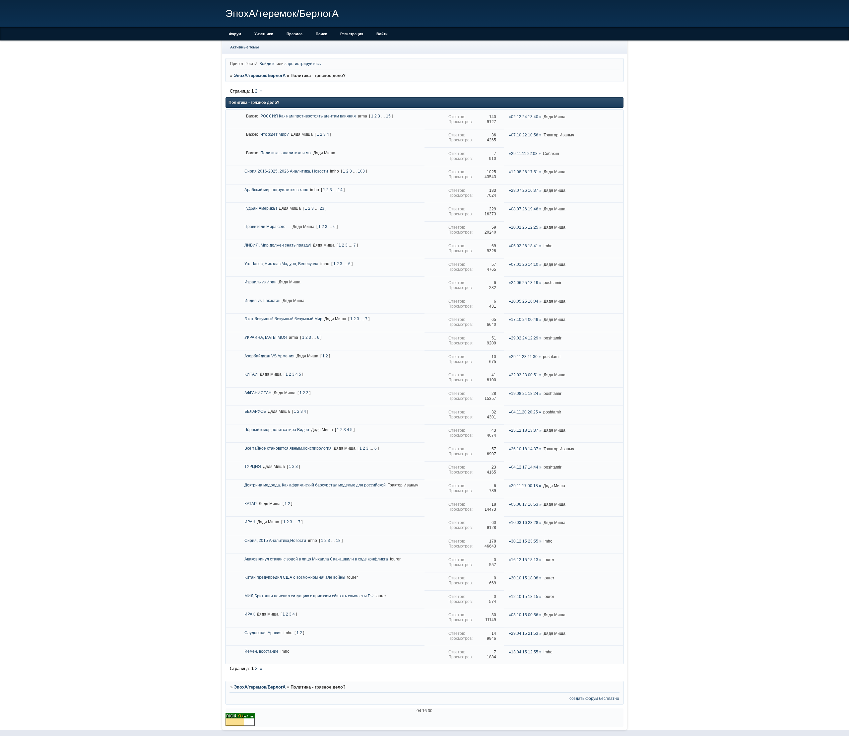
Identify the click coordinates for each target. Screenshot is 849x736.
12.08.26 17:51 (524, 172)
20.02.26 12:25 (524, 227)
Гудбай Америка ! (260, 208)
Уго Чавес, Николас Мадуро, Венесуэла (281, 263)
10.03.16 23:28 (524, 522)
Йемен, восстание (261, 651)
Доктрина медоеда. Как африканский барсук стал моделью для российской (315, 485)
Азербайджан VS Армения (269, 356)
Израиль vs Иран (260, 282)
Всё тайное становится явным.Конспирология (288, 448)
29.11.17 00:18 (524, 485)
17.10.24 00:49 (524, 319)
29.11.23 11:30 (524, 356)
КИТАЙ (251, 374)
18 (338, 540)
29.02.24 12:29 (524, 338)
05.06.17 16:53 (524, 504)
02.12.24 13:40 (524, 116)
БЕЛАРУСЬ (255, 411)
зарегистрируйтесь (303, 63)
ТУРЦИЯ (252, 466)
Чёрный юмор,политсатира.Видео (276, 429)
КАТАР (250, 503)
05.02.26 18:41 (524, 246)
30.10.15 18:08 (524, 578)
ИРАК (249, 614)
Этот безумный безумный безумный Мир (283, 319)
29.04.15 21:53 (524, 633)
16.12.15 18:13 (524, 559)
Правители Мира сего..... (267, 226)
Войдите (267, 63)
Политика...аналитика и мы (285, 153)
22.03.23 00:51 (524, 375)
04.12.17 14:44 (524, 467)
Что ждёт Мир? (274, 134)
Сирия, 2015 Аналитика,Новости (275, 540)
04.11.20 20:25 (524, 412)
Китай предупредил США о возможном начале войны (294, 577)
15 (388, 116)
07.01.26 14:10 (524, 264)
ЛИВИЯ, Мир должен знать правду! (277, 245)
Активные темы (244, 47)
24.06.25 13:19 (524, 282)
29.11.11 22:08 (524, 153)
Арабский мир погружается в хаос (276, 189)
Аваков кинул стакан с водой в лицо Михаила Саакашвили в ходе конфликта (316, 559)
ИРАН (249, 522)
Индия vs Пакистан (262, 300)
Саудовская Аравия (263, 632)
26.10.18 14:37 (524, 449)
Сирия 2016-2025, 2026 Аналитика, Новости (286, 171)
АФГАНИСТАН (258, 393)
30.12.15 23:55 (524, 541)
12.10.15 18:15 (524, 596)
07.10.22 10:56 (524, 135)
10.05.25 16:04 (524, 301)
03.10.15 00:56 (524, 615)
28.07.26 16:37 (524, 190)
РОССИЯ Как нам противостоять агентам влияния (308, 116)
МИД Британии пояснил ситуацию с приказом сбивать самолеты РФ (308, 596)
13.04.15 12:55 (524, 652)
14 (340, 189)
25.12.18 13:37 (524, 430)
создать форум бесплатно (594, 698)
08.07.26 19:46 (524, 209)
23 (322, 208)
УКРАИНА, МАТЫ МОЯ (265, 337)
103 (361, 171)
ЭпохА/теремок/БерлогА (260, 75)
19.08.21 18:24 (524, 393)
